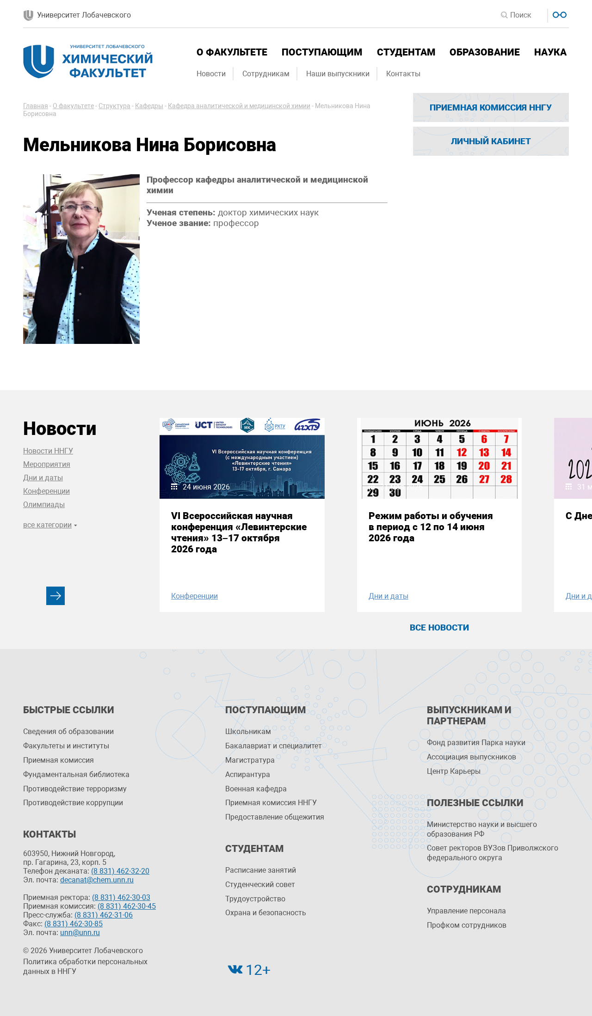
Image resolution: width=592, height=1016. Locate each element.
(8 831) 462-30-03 (121, 897)
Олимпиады (44, 504)
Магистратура (250, 760)
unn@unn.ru (80, 932)
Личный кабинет (491, 141)
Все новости (439, 627)
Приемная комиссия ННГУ (491, 107)
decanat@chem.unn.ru (97, 879)
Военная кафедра (256, 788)
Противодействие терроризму (75, 788)
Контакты (403, 73)
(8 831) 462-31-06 (103, 915)
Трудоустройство (255, 898)
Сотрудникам (266, 73)
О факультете (232, 52)
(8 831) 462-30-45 (127, 906)
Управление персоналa (466, 910)
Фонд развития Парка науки (476, 742)
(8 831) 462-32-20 (120, 871)
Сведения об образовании (68, 731)
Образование (485, 52)
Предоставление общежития (274, 817)
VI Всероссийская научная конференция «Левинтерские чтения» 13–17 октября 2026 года (239, 532)
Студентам (406, 52)
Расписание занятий (260, 870)
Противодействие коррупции (73, 802)
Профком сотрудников (466, 925)
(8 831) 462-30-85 (73, 923)
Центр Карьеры (454, 771)
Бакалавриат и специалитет (273, 745)
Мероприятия (46, 464)
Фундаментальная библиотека (76, 774)
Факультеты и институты (66, 745)
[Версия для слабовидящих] (558, 13)
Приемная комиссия (58, 760)
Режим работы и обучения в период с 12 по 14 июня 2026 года (431, 527)
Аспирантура (247, 774)
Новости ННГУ (48, 451)
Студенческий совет (260, 884)
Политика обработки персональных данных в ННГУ (85, 966)
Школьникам (248, 731)
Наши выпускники (338, 73)
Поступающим (322, 52)
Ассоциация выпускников (471, 757)
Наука (550, 52)
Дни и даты (43, 477)
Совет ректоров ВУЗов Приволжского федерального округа (492, 853)
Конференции (46, 491)
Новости (211, 73)
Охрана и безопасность (265, 912)
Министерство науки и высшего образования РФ (482, 829)
